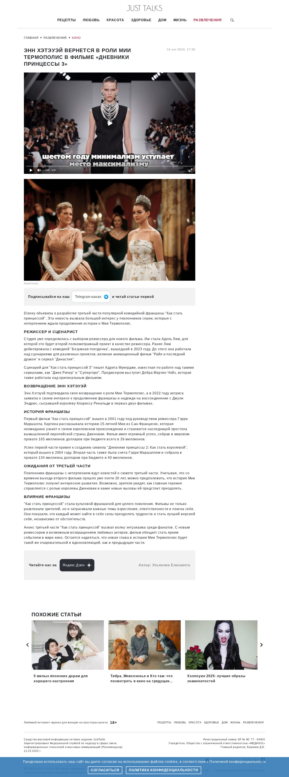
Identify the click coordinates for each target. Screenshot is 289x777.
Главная (31, 37)
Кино (76, 37)
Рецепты (66, 20)
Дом (162, 20)
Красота (115, 20)
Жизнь (180, 20)
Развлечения (208, 20)
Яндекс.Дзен (74, 565)
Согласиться (105, 770)
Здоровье (141, 20)
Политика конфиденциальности (163, 770)
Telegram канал (88, 297)
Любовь (91, 20)
